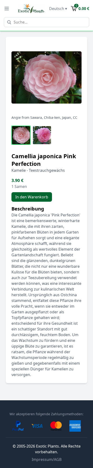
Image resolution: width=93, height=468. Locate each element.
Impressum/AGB (47, 459)
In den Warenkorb (31, 197)
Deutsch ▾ (58, 8)
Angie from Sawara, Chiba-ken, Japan (41, 117)
